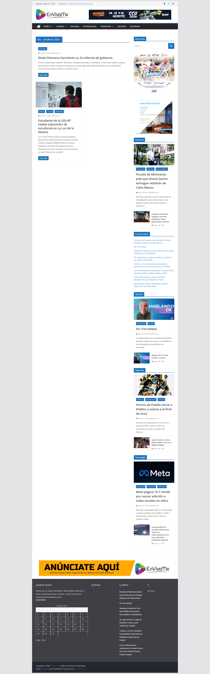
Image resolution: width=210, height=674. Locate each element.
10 (53, 619)
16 (46, 624)
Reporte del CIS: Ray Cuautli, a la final (160, 356)
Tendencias (106, 26)
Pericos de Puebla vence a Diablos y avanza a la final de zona (154, 409)
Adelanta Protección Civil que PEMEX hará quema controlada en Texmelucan (130, 611)
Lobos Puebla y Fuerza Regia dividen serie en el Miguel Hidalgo (162, 442)
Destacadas (140, 169)
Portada (161, 399)
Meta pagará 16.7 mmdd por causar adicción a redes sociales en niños (153, 496)
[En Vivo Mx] (39, 26)
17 (53, 624)
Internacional (90, 26)
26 (68, 629)
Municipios (42, 49)
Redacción (57, 53)
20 (75, 624)
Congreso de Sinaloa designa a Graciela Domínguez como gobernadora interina (160, 218)
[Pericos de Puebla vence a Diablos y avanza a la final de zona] (154, 385)
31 (53, 633)
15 (38, 624)
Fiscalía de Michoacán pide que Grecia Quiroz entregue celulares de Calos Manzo (152, 180)
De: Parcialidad (140, 247)
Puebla (47, 26)
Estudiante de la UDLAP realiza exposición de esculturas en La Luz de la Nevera (56, 126)
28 (83, 629)
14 (83, 619)
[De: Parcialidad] (154, 309)
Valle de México (162, 169)
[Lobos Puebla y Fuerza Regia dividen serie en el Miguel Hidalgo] (142, 444)
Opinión (60, 26)
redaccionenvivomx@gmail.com (48, 597)
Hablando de (141, 323)
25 (61, 629)
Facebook (96, 585)
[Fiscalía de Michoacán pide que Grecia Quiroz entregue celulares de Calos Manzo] (154, 154)
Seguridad (135, 26)
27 (75, 629)
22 (38, 629)
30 (46, 633)
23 (46, 629)
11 (61, 619)
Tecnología (151, 486)
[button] (51, 26)
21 (83, 624)
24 (53, 629)
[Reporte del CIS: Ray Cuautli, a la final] (142, 358)
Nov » (44, 640)
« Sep (38, 640)
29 (38, 633)
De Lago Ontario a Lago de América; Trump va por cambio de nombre (130, 622)
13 (75, 619)
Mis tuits (151, 591)
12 (68, 619)
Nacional (74, 26)
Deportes (122, 26)
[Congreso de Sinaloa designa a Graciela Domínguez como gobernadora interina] (142, 219)
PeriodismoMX (150, 399)
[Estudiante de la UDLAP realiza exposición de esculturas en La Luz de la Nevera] (59, 94)
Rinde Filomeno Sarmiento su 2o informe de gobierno (75, 58)
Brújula (41, 111)
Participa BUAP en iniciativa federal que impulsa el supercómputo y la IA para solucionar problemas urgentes (160, 533)
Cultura (49, 111)
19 (68, 624)
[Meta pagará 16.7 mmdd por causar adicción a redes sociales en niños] (154, 472)
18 (61, 624)
